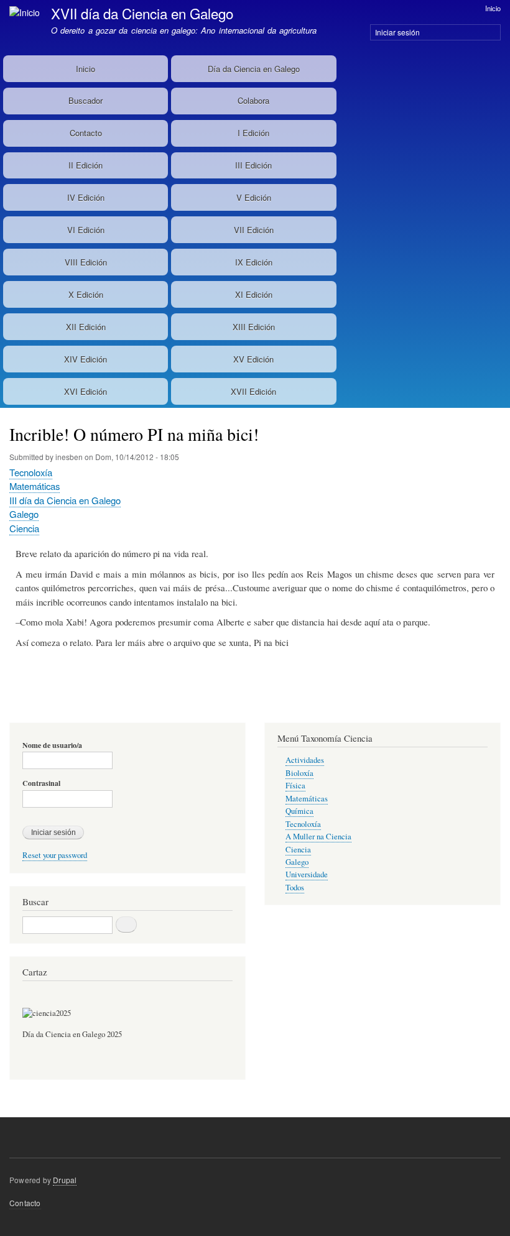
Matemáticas (34, 485)
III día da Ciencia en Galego (65, 500)
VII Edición (254, 230)
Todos (294, 887)
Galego (24, 513)
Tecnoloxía (30, 472)
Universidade (306, 874)
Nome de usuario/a (52, 745)
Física (295, 785)
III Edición (253, 165)
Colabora (253, 100)
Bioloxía (299, 773)
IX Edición (253, 262)
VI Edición (85, 230)
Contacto (86, 133)
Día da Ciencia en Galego (254, 69)
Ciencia (24, 528)
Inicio (493, 8)
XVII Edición (253, 391)
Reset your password (54, 855)
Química (299, 811)
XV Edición (253, 359)
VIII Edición (86, 262)
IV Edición (85, 197)
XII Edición (86, 327)
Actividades (304, 760)
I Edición (253, 133)
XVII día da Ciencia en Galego (142, 13)
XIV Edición (85, 359)
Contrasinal (41, 783)
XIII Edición (254, 327)
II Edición (85, 165)
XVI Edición (85, 391)
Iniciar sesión (397, 32)
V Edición (253, 197)
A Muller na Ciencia (318, 836)
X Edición (85, 294)
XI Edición (253, 294)
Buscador (85, 100)
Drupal (64, 1179)
